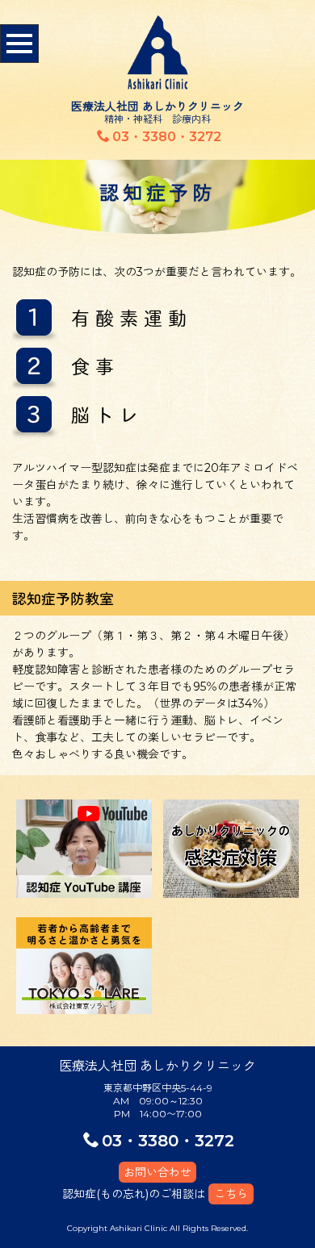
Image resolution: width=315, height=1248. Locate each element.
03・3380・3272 (166, 136)
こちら (231, 1194)
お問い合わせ (157, 1172)
